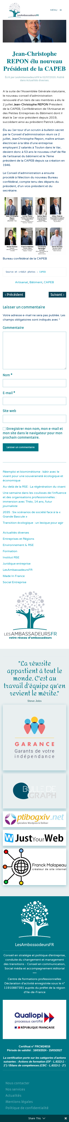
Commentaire (13, 328)
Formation (10, 551)
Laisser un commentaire (21, 447)
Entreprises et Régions (18, 539)
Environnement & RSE (18, 545)
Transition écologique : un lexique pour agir (33, 523)
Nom (7, 375)
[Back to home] (24, 10)
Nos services (15, 1089)
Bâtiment (35, 282)
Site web (9, 411)
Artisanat (21, 282)
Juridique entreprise (17, 563)
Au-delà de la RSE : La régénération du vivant (34, 487)
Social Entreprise (14, 582)
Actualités (13, 1095)
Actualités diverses (37, 80)
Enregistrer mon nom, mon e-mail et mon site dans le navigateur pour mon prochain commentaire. (33, 433)
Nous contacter (17, 1083)
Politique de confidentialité (27, 1108)
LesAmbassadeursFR (27, 77)
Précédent (14, 295)
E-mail (9, 393)
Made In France (14, 576)
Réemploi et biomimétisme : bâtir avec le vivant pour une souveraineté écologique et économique (33, 476)
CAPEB (43, 272)
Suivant (57, 295)
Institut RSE (11, 557)
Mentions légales (19, 1102)
